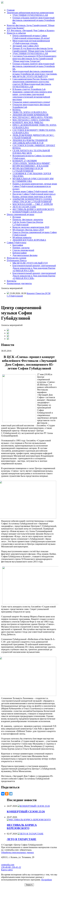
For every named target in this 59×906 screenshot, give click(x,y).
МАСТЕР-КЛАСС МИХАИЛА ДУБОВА (32, 117)
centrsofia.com (7, 864)
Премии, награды (21, 247)
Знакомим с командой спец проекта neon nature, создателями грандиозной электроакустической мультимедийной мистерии (32, 96)
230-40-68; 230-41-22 (11, 867)
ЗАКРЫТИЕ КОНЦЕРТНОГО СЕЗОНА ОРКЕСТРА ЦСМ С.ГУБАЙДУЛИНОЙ (32, 200)
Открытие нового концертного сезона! (31, 102)
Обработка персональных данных (17, 852)
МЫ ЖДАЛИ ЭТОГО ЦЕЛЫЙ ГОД (30, 76)
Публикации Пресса (17, 260)
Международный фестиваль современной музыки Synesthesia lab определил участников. (34, 72)
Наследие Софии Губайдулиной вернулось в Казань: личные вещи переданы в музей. (33, 195)
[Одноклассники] (7, 793)
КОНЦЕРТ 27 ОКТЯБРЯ (24, 161)
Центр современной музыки (20, 214)
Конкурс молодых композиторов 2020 (30, 227)
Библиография (19, 253)
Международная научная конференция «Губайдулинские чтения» (31, 41)
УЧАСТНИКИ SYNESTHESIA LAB (30, 15)
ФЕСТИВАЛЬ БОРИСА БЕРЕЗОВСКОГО (33, 209)
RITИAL (16, 109)
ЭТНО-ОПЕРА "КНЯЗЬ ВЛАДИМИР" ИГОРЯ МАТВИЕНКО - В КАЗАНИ (31, 164)
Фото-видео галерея (16, 258)
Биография (17, 245)
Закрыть (29, 885)
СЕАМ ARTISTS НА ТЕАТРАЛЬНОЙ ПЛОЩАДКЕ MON (31, 151)
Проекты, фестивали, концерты (27, 219)
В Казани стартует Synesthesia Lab (29, 89)
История (16, 217)
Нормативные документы (19, 283)
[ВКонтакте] (3, 793)
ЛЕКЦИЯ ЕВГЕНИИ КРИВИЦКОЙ (30, 115)
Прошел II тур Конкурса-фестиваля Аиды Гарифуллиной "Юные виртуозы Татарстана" (34, 49)
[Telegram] (10, 793)
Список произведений (23, 250)
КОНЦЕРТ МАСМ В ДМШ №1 (27, 122)
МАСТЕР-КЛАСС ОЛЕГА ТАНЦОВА (31, 120)
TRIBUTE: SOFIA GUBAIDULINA (29, 112)
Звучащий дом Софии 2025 (25, 46)
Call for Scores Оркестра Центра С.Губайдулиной (27, 223)
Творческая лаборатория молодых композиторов (30, 12)
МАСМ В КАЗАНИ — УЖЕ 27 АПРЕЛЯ (32, 204)
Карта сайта (7, 870)
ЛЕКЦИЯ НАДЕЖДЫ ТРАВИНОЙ (30, 140)
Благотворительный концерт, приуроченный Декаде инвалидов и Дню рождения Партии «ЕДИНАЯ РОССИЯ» (34, 268)
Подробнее (46, 879)
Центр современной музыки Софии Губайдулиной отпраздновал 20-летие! (31, 36)
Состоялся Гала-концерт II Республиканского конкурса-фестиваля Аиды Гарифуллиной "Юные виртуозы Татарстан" (34, 58)
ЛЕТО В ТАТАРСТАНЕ (24, 207)
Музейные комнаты (21, 237)
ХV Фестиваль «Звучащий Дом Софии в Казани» (31, 30)
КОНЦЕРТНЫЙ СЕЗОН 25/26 (27, 212)
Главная (10, 10)
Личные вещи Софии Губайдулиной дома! (33, 191)
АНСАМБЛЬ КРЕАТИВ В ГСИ (27, 143)
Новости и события (16, 33)
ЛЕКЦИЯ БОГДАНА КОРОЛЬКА (29, 240)
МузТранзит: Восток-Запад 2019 (28, 230)
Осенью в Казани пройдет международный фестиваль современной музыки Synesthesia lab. (33, 20)
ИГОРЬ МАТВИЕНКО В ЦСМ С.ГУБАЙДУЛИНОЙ (27, 169)
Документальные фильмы (24, 255)
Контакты (11, 281)
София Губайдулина (16, 242)
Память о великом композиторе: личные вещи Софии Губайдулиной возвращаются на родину (34, 186)
